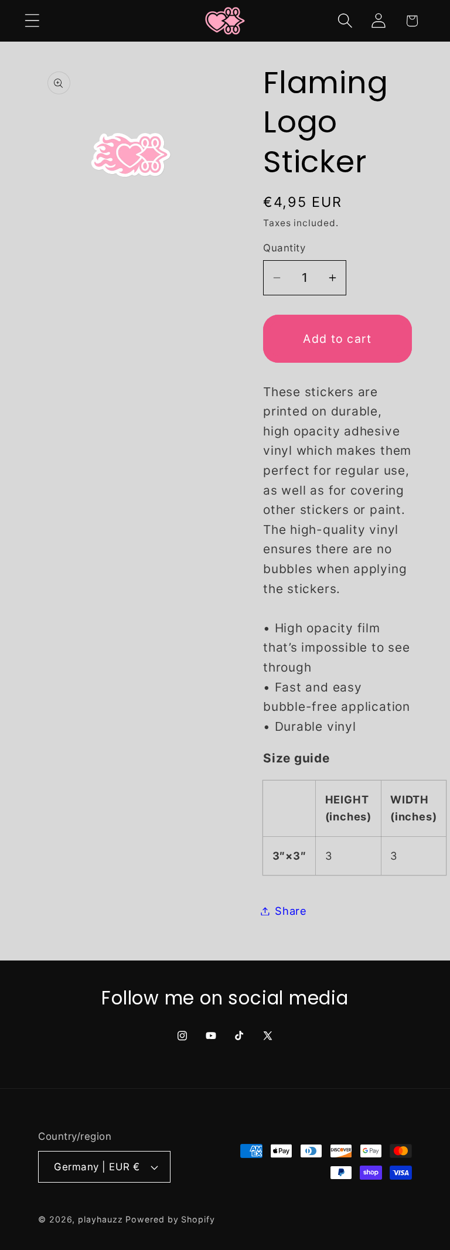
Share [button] (291, 910)
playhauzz (100, 1219)
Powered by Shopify (169, 1219)
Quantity (284, 248)
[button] (32, 21)
